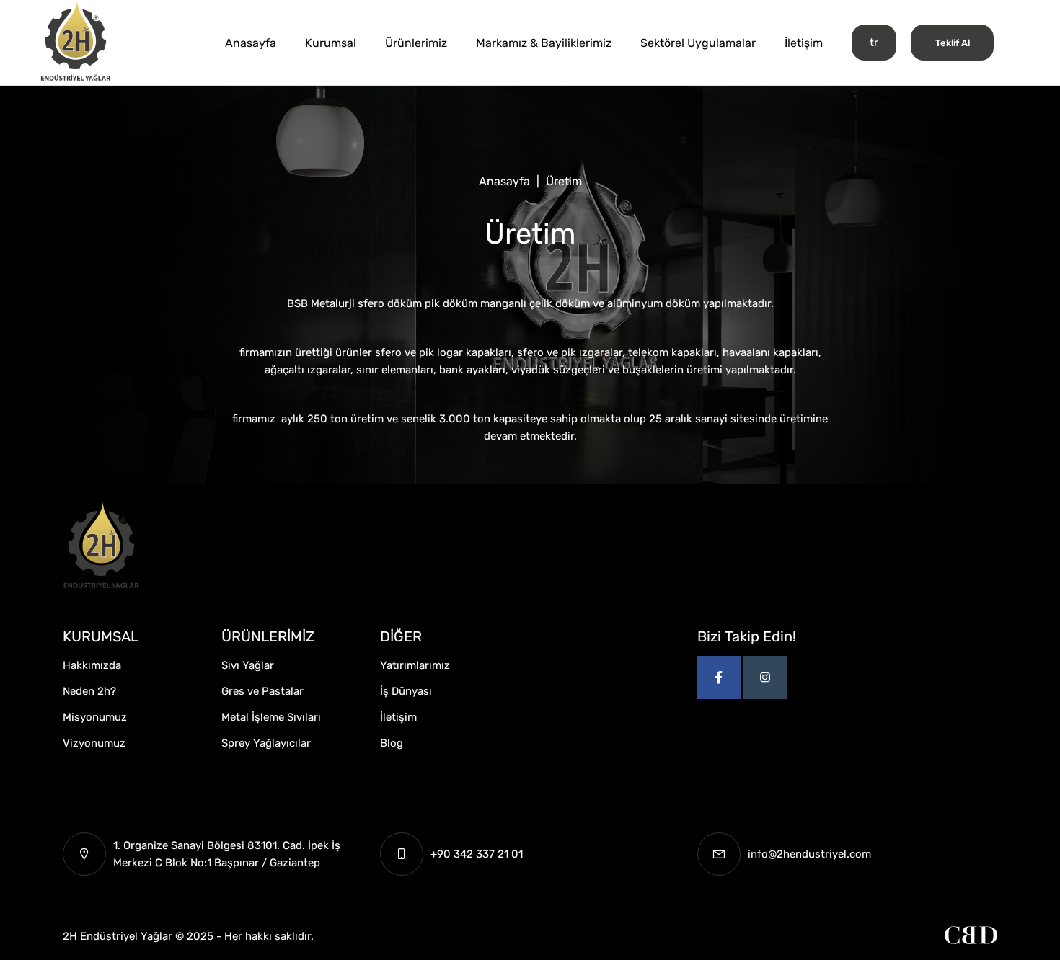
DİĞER (401, 636)
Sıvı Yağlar (247, 665)
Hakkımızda (92, 665)
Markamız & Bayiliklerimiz (543, 43)
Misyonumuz (95, 717)
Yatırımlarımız (415, 665)
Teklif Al (952, 42)
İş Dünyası (406, 691)
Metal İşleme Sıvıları (271, 717)
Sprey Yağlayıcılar (266, 743)
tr (874, 42)
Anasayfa (250, 43)
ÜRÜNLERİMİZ (267, 636)
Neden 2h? (89, 691)
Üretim (564, 181)
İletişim (804, 43)
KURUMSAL (100, 636)
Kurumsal (330, 43)
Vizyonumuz (94, 743)
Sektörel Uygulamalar (698, 43)
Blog (391, 743)
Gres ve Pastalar (262, 691)
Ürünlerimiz (416, 43)
